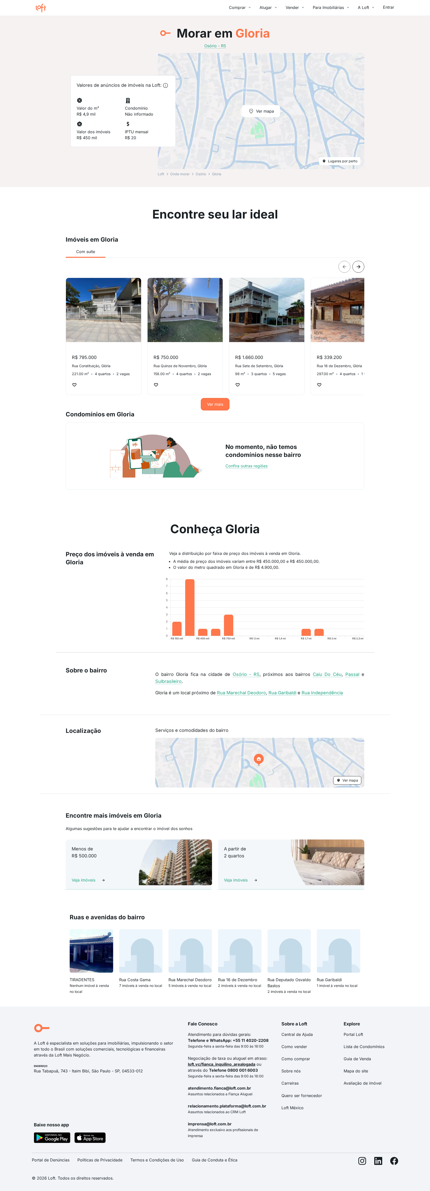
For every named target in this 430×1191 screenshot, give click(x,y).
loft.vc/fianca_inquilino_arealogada (221, 1064)
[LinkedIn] (378, 1162)
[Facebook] (394, 1162)
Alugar (266, 7)
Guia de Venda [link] (357, 1058)
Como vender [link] (294, 1046)
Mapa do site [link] (356, 1070)
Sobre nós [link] (291, 1070)
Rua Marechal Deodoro (241, 692)
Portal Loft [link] (353, 1034)
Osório (201, 174)
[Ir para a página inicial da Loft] (43, 8)
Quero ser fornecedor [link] (301, 1095)
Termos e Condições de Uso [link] (157, 1159)
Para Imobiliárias (328, 7)
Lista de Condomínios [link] (364, 1046)
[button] (259, 763)
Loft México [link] (292, 1107)
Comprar (237, 7)
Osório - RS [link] (215, 45)
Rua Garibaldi (282, 692)
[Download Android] (52, 1138)
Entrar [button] (388, 7)
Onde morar (180, 174)
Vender (292, 7)
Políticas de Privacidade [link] (99, 1159)
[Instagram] (362, 1162)
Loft (161, 174)
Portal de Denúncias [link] (50, 1159)
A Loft (363, 7)
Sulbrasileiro (168, 681)
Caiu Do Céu (327, 674)
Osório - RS (246, 674)
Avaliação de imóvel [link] (362, 1083)
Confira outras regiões (246, 465)
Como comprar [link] (295, 1058)
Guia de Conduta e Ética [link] (214, 1159)
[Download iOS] (90, 1138)
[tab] (86, 252)
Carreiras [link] (290, 1083)
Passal (352, 674)
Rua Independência (322, 692)
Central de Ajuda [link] (297, 1034)
